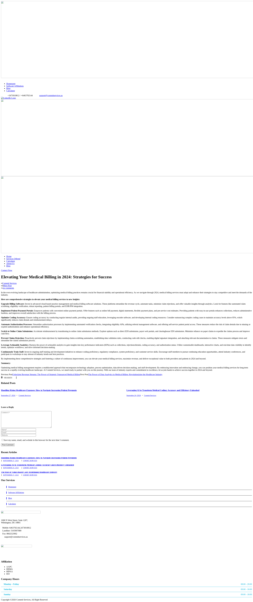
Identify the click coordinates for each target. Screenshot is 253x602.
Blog (8, 88)
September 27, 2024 (8, 395)
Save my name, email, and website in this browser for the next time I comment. (36, 440)
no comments (8, 288)
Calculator (10, 91)
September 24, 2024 (133, 395)
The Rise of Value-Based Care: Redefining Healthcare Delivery (29, 472)
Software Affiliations (15, 86)
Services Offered (13, 259)
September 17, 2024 (11, 475)
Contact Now (6, 270)
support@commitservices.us (51, 95)
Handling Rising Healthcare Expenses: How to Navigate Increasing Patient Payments (39, 390)
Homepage (10, 83)
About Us (10, 263)
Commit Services (9, 283)
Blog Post (7, 286)
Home (8, 256)
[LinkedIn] (8, 98)
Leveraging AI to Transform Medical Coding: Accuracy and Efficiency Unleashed (162, 390)
